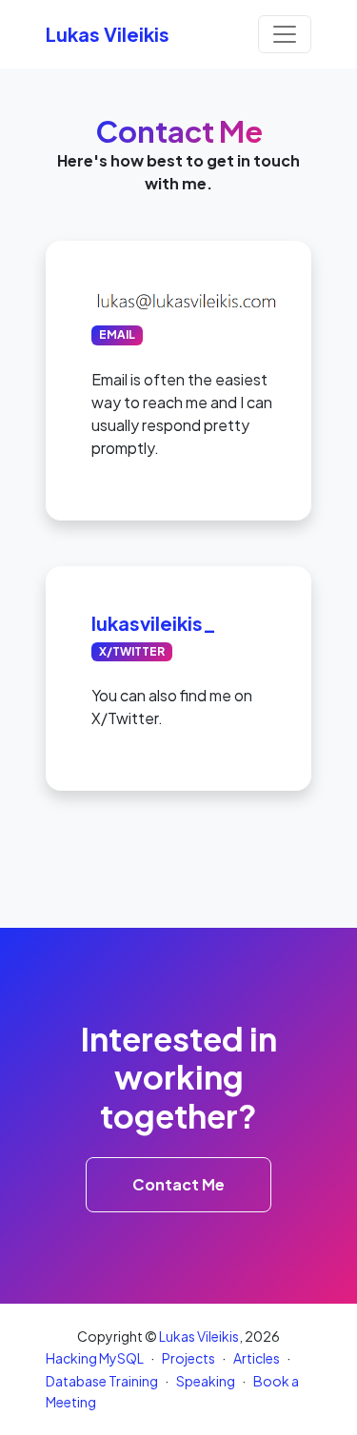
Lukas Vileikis (199, 1336)
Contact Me (178, 1184)
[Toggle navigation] (284, 34)
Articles (256, 1357)
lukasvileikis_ (153, 623)
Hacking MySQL (95, 1357)
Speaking (205, 1380)
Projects (188, 1357)
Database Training (102, 1380)
